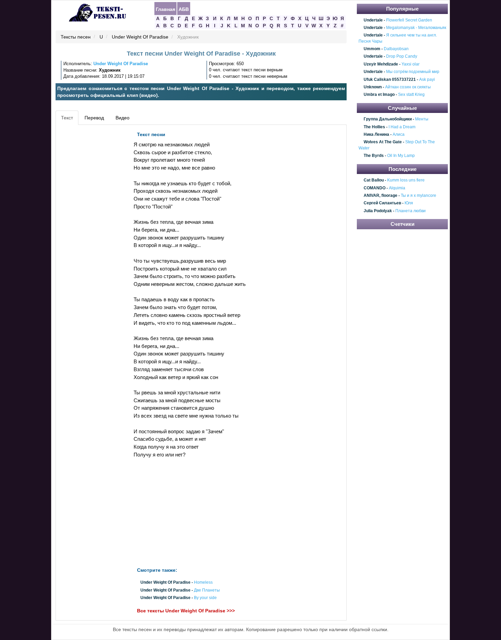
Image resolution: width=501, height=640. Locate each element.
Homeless (203, 582)
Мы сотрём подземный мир (412, 71)
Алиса (399, 134)
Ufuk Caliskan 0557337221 (390, 79)
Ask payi (427, 79)
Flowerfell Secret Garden (409, 20)
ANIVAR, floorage (380, 195)
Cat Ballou (374, 180)
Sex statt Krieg (411, 94)
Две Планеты (207, 590)
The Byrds (374, 156)
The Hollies (374, 127)
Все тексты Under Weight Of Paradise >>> (186, 610)
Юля (409, 203)
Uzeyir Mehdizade (381, 64)
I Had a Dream (402, 127)
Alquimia (397, 188)
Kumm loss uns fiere (406, 180)
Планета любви (410, 210)
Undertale (373, 20)
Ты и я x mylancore (418, 195)
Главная (165, 8)
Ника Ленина (376, 134)
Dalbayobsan (396, 48)
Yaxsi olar (410, 64)
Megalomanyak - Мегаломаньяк (416, 27)
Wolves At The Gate (383, 142)
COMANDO (374, 188)
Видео (123, 117)
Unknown (373, 87)
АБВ (184, 8)
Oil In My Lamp (401, 156)
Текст (67, 117)
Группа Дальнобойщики (388, 119)
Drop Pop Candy (401, 56)
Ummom (372, 48)
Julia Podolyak (378, 210)
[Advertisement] (88, 230)
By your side (205, 597)
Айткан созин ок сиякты (408, 87)
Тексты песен (76, 37)
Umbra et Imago (379, 94)
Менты (421, 119)
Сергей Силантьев (382, 203)
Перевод (94, 117)
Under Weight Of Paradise (140, 37)
